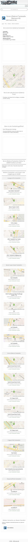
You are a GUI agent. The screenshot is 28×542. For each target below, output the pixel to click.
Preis (6, 23)
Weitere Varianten (15, 23)
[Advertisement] (12, 52)
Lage (3, 23)
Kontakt (9, 23)
